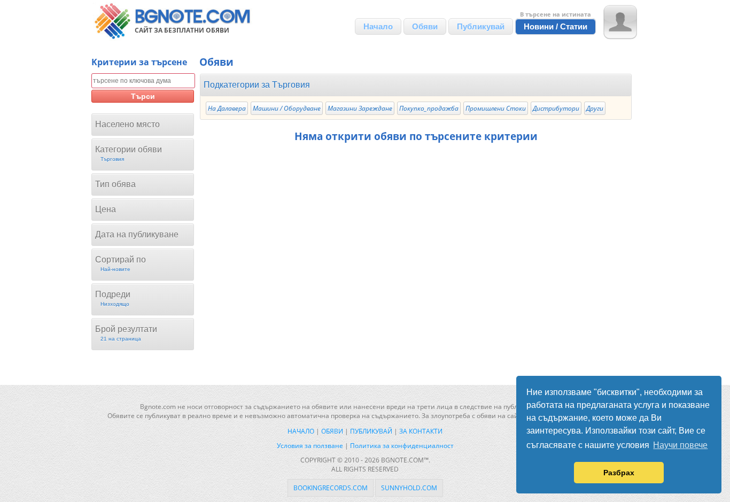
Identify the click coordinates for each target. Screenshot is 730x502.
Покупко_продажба (429, 108)
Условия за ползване (310, 445)
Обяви (425, 26)
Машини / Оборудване (287, 108)
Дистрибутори (556, 108)
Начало (378, 26)
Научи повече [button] (680, 445)
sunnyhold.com (409, 487)
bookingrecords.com (330, 487)
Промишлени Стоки (495, 108)
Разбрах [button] (618, 472)
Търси (143, 96)
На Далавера (227, 108)
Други (594, 108)
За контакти (420, 431)
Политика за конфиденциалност (402, 445)
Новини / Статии (555, 26)
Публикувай (480, 26)
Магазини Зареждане (360, 108)
